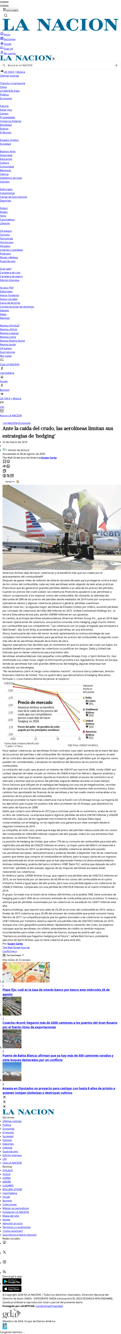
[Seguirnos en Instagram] (4, 1263)
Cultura (4, 163)
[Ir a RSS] (4, 1272)
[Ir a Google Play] (12, 1283)
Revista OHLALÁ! (9, 325)
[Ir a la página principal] (60, 30)
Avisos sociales (9, 299)
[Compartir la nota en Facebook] (4, 476)
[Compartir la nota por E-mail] (12, 476)
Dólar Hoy (6, 110)
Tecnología (6, 238)
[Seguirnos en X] (4, 1253)
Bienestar (5, 170)
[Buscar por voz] (116, 65)
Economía (23, 423)
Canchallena (7, 219)
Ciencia (4, 174)
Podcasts (5, 253)
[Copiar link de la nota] (4, 471)
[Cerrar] (53, 59)
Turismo (5, 234)
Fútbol (4, 208)
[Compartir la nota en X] (8, 476)
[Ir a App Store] (12, 1291)
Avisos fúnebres (9, 295)
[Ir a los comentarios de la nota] (8, 462)
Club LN (8, 48)
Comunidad (7, 166)
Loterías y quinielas (11, 250)
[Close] (4, 1097)
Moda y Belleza (9, 257)
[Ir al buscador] (6, 15)
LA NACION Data (10, 91)
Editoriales (6, 189)
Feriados (5, 246)
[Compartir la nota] (4, 466)
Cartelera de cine (10, 272)
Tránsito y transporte (12, 83)
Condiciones (43, 1306)
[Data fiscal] (5, 1328)
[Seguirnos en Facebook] (4, 1243)
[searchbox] (59, 65)
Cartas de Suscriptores (13, 197)
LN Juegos (6, 231)
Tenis (3, 216)
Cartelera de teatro (11, 276)
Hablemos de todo (11, 178)
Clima (3, 87)
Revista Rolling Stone (12, 340)
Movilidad (6, 125)
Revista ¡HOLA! (8, 329)
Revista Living (8, 337)
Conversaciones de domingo (17, 306)
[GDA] (12, 1317)
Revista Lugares (9, 333)
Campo (4, 113)
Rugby (4, 212)
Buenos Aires (8, 151)
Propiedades (7, 117)
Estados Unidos (9, 140)
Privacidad (56, 1306)
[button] (60, 236)
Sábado (4, 310)
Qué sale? (6, 269)
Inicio (7, 34)
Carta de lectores (10, 303)
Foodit (7, 44)
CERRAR (4, 2)
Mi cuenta (10, 53)
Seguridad (6, 155)
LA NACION (10, 423)
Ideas (3, 314)
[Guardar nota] (4, 462)
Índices (4, 128)
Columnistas (7, 193)
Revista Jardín (8, 344)
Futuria (4, 106)
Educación (6, 159)
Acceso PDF (7, 287)
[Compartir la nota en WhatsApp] (8, 466)
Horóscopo (6, 242)
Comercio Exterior (11, 121)
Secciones (10, 39)
